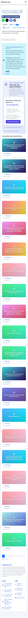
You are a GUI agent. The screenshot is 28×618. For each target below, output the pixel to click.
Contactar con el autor (9, 39)
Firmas (14, 24)
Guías (4, 581)
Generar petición (14, 121)
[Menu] (25, 2)
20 (6, 559)
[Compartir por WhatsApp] (3, 20)
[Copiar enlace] (14, 20)
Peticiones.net (5, 2)
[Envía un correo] (10, 20)
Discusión (7, 27)
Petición (5, 24)
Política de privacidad (19, 27)
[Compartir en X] (7, 20)
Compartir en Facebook (12, 17)
